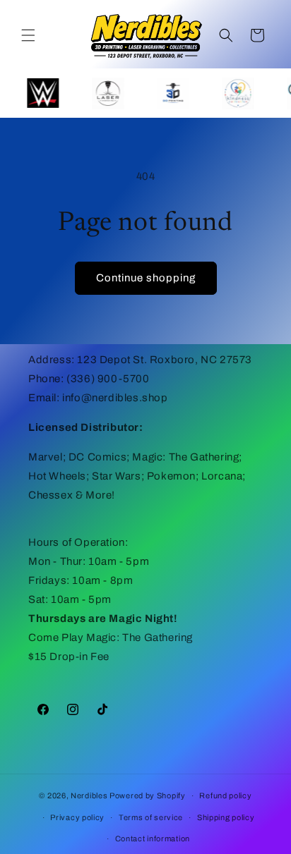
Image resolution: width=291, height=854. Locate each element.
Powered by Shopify (147, 795)
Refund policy (225, 795)
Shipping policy (226, 817)
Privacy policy (77, 817)
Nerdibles (89, 795)
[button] (28, 35)
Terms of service (151, 817)
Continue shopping (146, 277)
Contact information (152, 838)
